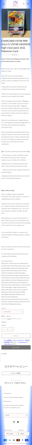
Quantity (3, 325)
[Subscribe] (26, 415)
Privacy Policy (7, 344)
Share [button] (5, 353)
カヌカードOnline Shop (13, 443)
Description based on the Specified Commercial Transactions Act (14, 406)
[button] (4, 4)
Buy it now (16, 347)
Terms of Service (22, 342)
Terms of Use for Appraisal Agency (13, 397)
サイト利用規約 (8, 340)
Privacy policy (7, 393)
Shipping (9, 318)
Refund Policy (7, 401)
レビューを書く (16, 373)
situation (3, 308)
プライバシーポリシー (18, 340)
